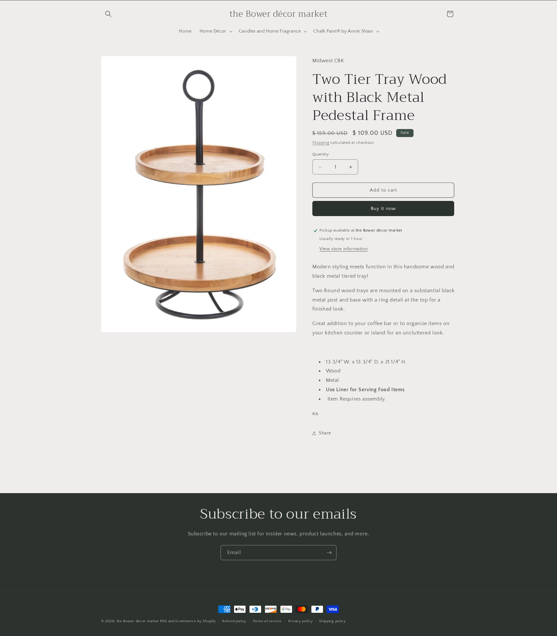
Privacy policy (300, 621)
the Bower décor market (138, 621)
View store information (343, 249)
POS (163, 621)
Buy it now (383, 208)
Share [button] (325, 433)
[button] (108, 14)
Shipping (320, 143)
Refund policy (234, 621)
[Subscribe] (329, 552)
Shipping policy (332, 621)
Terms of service (267, 621)
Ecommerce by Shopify (195, 621)
